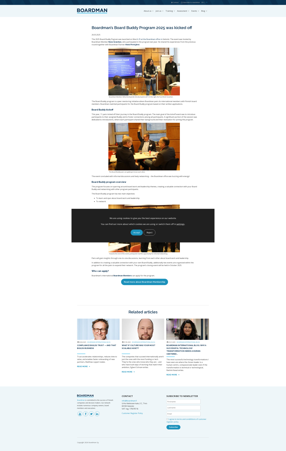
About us (147, 11)
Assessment (182, 11)
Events (194, 11)
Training (169, 11)
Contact (176, 2)
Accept (136, 232)
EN (202, 2)
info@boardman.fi (129, 400)
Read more (82, 366)
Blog (203, 11)
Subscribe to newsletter (191, 2)
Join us (158, 11)
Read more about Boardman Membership (144, 282)
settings (180, 224)
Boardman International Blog (98, 342)
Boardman (81, 400)
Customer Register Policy (132, 413)
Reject (149, 232)
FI (206, 2)
